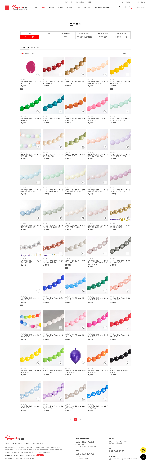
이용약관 (7, 444)
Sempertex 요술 (121, 33)
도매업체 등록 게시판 (37, 444)
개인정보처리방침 (17, 444)
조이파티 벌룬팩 (103, 37)
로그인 (121, 2)
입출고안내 (143, 2)
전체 (29, 33)
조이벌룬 (48, 33)
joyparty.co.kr (115, 458)
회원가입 (128, 2)
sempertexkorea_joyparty (130, 458)
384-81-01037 (30, 447)
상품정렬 (125, 53)
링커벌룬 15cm (24, 47)
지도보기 (41, 455)
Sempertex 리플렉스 (85, 33)
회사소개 (26, 444)
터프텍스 (66, 37)
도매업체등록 (140, 7)
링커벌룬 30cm (35, 47)
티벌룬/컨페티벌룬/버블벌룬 (84, 37)
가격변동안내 (135, 2)
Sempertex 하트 (48, 37)
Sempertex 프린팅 (103, 33)
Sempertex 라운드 (66, 33)
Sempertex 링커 (29, 37)
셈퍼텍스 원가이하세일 (121, 37)
